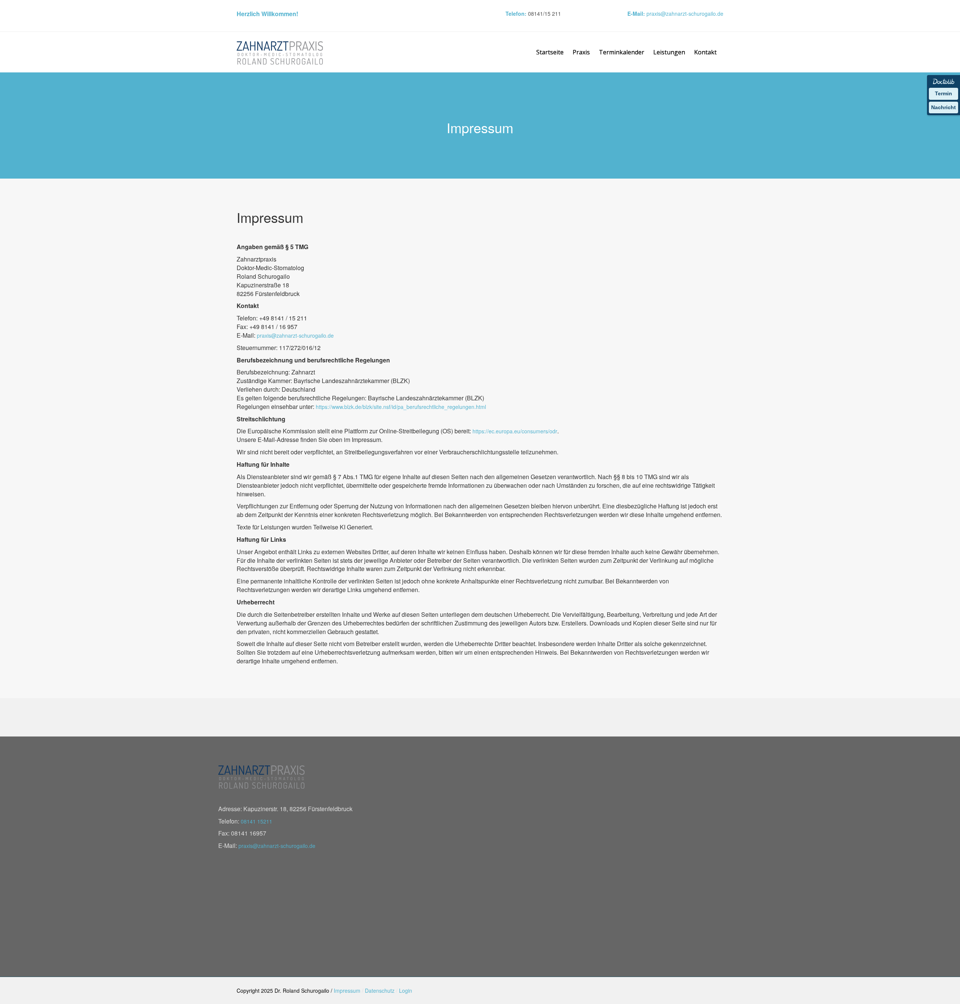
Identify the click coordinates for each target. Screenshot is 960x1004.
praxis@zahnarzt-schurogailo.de (684, 13)
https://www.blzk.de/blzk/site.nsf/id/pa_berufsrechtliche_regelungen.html (401, 406)
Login (405, 990)
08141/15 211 (544, 13)
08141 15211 (256, 821)
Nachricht (943, 107)
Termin (943, 93)
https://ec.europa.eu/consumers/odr (514, 431)
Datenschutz (379, 990)
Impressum (347, 990)
